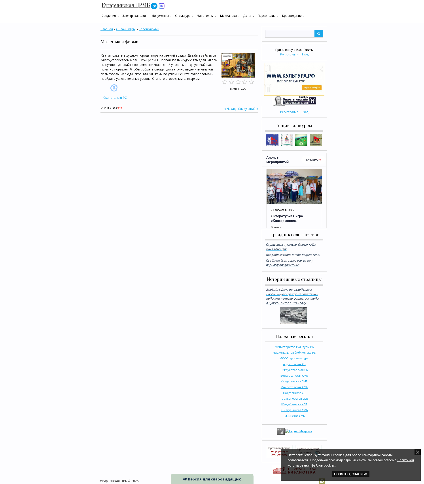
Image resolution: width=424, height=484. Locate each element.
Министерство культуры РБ (294, 347)
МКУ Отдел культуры (294, 358)
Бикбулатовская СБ (294, 370)
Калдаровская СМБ (294, 381)
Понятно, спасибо (350, 474)
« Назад (230, 108)
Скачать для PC (115, 97)
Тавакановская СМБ (294, 398)
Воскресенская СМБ (294, 376)
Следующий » (248, 108)
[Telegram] (154, 6)
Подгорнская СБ (294, 393)
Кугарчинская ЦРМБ (126, 5)
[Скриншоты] (238, 65)
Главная (106, 29)
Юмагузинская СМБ (294, 410)
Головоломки (149, 29)
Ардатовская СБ (294, 364)
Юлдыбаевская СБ (294, 404)
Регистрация (289, 54)
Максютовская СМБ (294, 387)
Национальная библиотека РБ (294, 353)
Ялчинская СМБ (294, 416)
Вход (305, 54)
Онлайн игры (125, 29)
